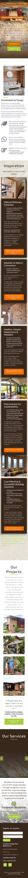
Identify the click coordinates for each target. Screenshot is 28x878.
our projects (14, 44)
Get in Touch (14, 817)
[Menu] (24, 9)
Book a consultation (16, 137)
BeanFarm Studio (9, 872)
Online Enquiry (6, 852)
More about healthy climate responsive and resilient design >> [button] (14, 371)
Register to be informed (18, 148)
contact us (14, 49)
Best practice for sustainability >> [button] (14, 450)
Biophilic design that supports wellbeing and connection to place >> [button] (14, 252)
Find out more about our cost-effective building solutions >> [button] (14, 528)
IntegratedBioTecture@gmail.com (17, 1)
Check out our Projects (14, 721)
